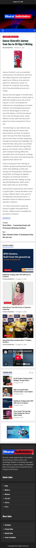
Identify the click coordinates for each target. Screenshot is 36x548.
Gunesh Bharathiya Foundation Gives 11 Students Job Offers (17, 341)
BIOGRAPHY (6, 36)
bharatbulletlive (8, 47)
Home (6, 486)
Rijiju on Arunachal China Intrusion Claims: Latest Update (7, 392)
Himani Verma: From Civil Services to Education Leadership (17, 308)
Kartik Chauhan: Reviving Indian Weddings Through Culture (7, 380)
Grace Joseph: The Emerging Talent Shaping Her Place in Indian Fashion (7, 414)
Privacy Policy (9, 529)
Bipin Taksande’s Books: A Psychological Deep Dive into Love (18, 234)
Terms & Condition (10, 537)
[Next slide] (32, 372)
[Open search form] (34, 30)
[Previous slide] (30, 372)
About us (7, 490)
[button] (3, 30)
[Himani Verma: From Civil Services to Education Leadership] (18, 293)
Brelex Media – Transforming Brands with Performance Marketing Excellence (16, 225)
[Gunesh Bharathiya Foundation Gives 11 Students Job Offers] (18, 326)
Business (7, 494)
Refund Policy (9, 533)
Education (15, 36)
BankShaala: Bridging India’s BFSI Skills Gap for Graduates (17, 276)
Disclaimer (8, 525)
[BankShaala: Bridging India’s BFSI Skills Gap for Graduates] (18, 260)
